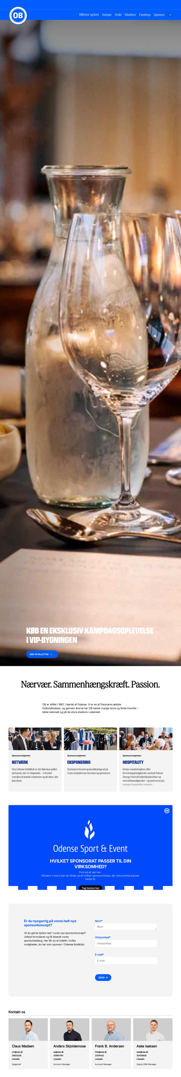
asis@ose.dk (142, 1052)
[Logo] (18, 15)
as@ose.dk (58, 1052)
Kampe (107, 15)
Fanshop (144, 15)
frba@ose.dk (101, 1052)
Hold (118, 15)
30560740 (58, 1055)
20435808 (141, 1055)
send (101, 977)
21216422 (99, 1055)
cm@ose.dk (17, 1052)
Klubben (130, 15)
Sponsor (159, 15)
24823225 (16, 1055)
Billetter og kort (89, 15)
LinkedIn (16, 1059)
